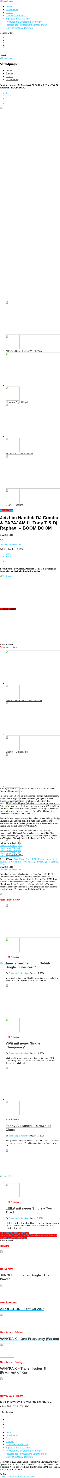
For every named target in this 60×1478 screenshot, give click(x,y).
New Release (28, 862)
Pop (48, 862)
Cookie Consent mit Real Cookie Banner (18, 1476)
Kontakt (10, 1441)
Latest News (12, 9)
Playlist (9, 73)
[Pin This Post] (33, 101)
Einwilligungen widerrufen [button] (19, 27)
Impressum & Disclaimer (19, 18)
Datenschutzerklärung (17, 1444)
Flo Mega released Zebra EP (14, 1233)
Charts (9, 12)
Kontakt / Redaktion (16, 15)
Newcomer (40, 862)
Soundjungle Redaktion (10, 544)
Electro (41, 859)
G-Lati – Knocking (14, 505)
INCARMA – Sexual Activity (19, 453)
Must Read (5, 862)
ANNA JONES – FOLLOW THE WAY (24, 351)
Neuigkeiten (16, 862)
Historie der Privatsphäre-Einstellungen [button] (26, 24)
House (48, 859)
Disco (28, 859)
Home (9, 6)
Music (55, 859)
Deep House (19, 859)
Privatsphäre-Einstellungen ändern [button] (24, 21)
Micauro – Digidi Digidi (17, 402)
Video (2, 864)
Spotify (54, 862)
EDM (34, 859)
